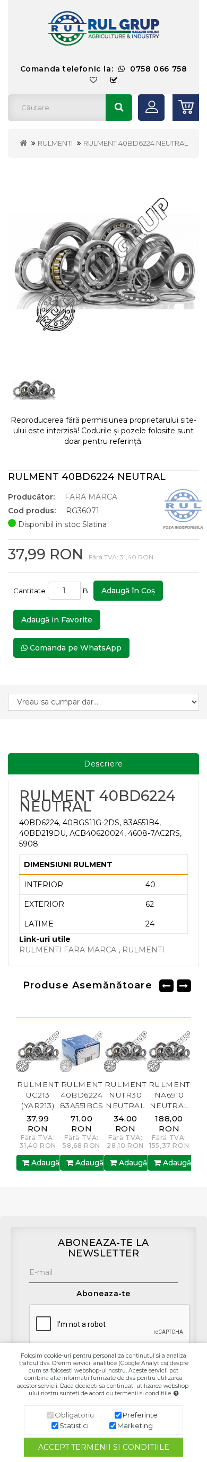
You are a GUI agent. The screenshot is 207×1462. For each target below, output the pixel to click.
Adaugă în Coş (128, 590)
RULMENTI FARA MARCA (68, 950)
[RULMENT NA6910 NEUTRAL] (154, 1051)
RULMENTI (55, 143)
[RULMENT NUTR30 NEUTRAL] (110, 1051)
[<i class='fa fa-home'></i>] (23, 143)
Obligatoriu (74, 1415)
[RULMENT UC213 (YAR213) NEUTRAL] (23, 1051)
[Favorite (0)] (93, 80)
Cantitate (29, 590)
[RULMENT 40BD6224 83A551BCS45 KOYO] (67, 1051)
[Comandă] (114, 80)
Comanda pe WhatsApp (75, 648)
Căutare (119, 107)
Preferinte (140, 1415)
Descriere (104, 764)
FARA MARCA (91, 497)
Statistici (74, 1425)
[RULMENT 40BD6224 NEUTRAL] (103, 261)
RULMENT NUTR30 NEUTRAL (110, 1095)
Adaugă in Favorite (56, 620)
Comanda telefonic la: (103, 69)
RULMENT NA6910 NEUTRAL (154, 1095)
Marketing (135, 1425)
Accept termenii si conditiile (103, 1447)
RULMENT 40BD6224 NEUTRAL (135, 143)
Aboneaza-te (103, 1293)
